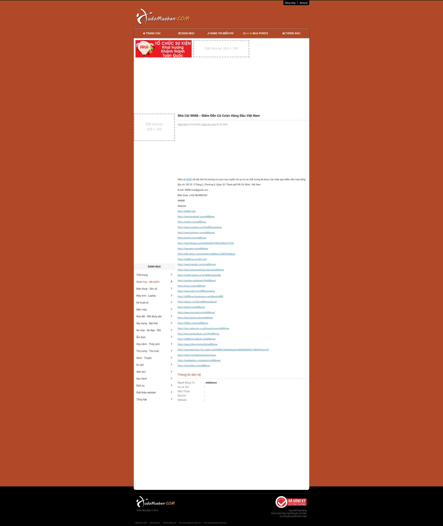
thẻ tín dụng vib (169, 522)
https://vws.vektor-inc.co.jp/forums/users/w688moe (203, 328)
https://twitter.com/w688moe (192, 222)
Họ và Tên (183, 387)
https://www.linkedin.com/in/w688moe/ (197, 264)
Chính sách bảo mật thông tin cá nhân (289, 513)
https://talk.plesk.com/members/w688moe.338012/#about (206, 254)
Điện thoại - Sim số (146, 288)
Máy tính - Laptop (146, 295)
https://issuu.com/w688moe (191, 286)
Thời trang (142, 274)
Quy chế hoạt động (298, 510)
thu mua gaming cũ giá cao (215, 522)
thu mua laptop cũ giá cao (190, 522)
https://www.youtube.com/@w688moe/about (200, 227)
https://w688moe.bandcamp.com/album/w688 (200, 296)
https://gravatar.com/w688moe (193, 248)
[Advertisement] (258, 16)
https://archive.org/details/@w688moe (197, 280)
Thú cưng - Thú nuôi (147, 351)
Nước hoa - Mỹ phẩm (148, 281)
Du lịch (140, 364)
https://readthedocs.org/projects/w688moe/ (199, 360)
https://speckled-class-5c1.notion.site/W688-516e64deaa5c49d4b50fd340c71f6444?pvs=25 (223, 349)
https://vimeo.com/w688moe (192, 238)
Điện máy (141, 309)
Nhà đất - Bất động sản (149, 316)
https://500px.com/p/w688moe (193, 323)
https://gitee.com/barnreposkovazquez (197, 355)
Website (182, 400)
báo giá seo (155, 522)
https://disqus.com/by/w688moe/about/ (197, 302)
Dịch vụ (140, 385)
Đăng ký (304, 2)
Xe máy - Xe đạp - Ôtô (148, 330)
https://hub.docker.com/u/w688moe (195, 317)
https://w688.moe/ (187, 211)
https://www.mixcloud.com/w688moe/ (196, 312)
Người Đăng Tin (186, 382)
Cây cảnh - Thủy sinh (148, 344)
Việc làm (141, 371)
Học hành (141, 378)
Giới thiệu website (146, 392)
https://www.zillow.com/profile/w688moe (197, 344)
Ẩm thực (141, 337)
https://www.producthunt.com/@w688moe (198, 334)
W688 (189, 179)
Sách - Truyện (144, 357)
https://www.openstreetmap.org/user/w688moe (201, 270)
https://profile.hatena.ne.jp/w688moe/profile (199, 275)
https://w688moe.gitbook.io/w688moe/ (197, 339)
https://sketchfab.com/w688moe (194, 365)
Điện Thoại (184, 391)
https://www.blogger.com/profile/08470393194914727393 (206, 243)
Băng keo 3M (141, 522)
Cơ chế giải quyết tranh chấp (293, 516)
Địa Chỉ (182, 395)
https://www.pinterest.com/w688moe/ (196, 232)
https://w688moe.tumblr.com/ (192, 259)
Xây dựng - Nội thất (147, 323)
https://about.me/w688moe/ (191, 307)
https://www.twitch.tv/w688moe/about (196, 291)
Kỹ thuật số (142, 302)
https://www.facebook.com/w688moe (196, 216)
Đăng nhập (290, 2)
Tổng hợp (141, 399)
